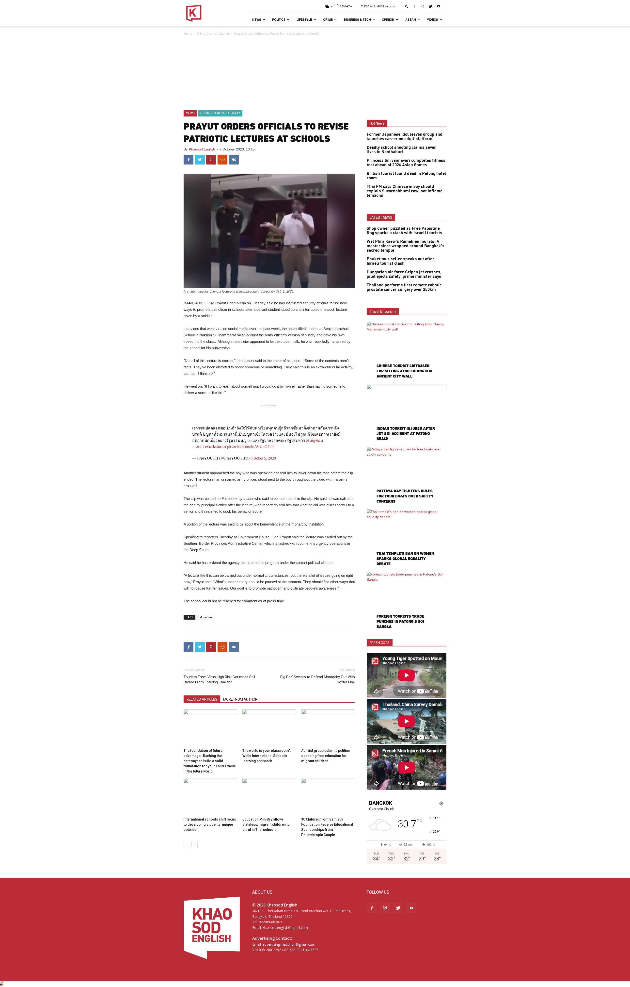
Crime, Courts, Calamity (213, 34)
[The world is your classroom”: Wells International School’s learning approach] (269, 727)
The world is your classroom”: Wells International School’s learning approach (266, 756)
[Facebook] (414, 6)
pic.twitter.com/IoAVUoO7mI (250, 446)
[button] (406, 6)
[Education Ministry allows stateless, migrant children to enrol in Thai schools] (269, 796)
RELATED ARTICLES (202, 699)
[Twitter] (430, 6)
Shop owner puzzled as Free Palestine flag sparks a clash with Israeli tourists (404, 230)
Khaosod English (202, 149)
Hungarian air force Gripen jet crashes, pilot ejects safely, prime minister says (404, 274)
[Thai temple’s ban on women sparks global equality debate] (406, 538)
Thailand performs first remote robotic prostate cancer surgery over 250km (404, 287)
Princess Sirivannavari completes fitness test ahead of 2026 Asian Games (406, 162)
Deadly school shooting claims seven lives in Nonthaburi (402, 149)
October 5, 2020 (263, 458)
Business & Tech (357, 19)
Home (188, 34)
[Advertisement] (315, 73)
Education (205, 617)
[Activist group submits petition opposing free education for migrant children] (328, 727)
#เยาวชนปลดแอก (211, 446)
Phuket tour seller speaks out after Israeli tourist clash (400, 261)
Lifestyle (304, 19)
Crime (328, 19)
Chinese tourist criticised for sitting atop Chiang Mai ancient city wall (404, 370)
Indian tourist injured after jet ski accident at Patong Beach (406, 433)
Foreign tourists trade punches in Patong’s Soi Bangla (400, 621)
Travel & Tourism (383, 311)
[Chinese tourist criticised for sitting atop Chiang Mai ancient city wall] (406, 350)
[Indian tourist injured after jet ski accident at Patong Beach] (406, 413)
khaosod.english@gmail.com (285, 927)
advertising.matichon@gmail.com (289, 944)
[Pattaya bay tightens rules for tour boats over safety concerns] (406, 476)
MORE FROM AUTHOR (240, 699)
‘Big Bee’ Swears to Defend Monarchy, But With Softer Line (317, 679)
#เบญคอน (314, 440)
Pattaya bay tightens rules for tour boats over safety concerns (405, 496)
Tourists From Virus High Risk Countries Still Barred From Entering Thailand (219, 679)
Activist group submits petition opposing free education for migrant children (325, 756)
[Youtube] (438, 6)
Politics (278, 19)
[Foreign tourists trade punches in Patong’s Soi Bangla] (406, 601)
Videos (432, 19)
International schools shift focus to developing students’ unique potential (210, 824)
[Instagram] (422, 6)
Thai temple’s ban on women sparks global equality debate (405, 558)
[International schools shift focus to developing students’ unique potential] (210, 796)
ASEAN (410, 19)
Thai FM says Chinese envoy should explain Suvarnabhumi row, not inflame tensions (404, 191)
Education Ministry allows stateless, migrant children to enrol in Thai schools (266, 824)
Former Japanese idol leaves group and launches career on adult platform (404, 136)
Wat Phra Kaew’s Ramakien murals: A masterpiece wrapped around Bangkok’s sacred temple (405, 246)
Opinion (388, 19)
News (256, 19)
